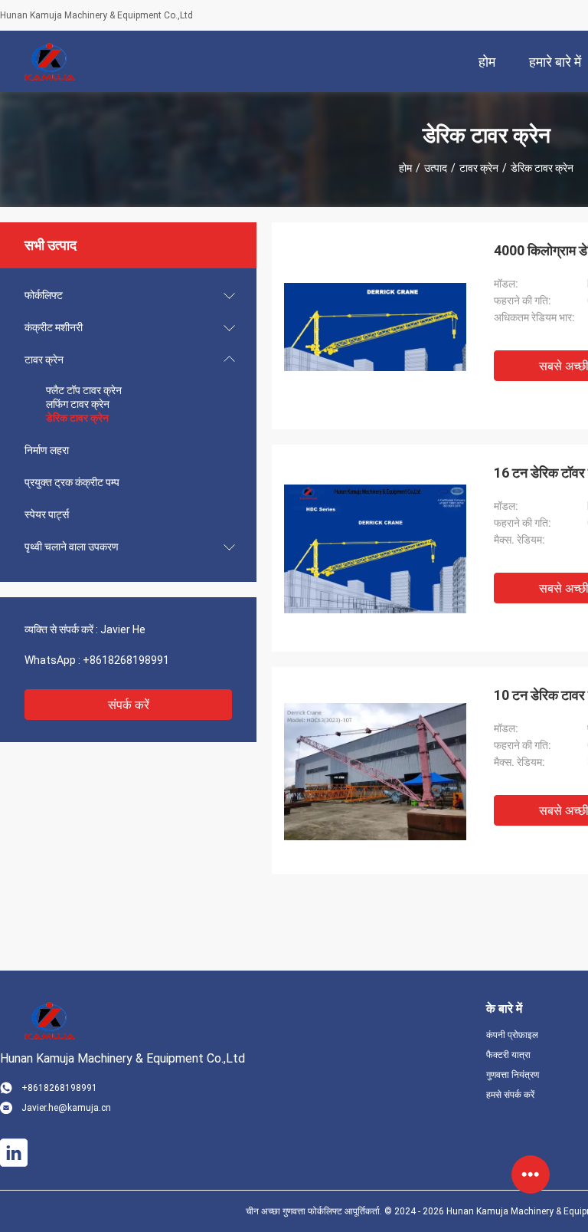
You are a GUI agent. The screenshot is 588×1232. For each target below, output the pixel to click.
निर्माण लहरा (46, 450)
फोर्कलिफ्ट (43, 295)
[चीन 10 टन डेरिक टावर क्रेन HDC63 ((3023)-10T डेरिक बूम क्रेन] (375, 770)
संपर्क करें (128, 705)
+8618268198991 (126, 660)
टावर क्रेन (478, 168)
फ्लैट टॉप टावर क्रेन (84, 390)
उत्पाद (435, 168)
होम (405, 168)
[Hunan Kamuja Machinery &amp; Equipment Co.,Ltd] (50, 61)
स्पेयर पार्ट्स (46, 514)
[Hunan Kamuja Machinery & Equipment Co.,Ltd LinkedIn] (14, 1153)
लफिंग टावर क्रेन (77, 404)
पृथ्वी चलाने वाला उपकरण (71, 546)
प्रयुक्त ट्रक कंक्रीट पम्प (71, 482)
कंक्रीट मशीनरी (53, 327)
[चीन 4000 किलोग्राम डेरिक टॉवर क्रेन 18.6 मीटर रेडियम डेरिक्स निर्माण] (375, 326)
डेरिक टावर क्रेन (77, 418)
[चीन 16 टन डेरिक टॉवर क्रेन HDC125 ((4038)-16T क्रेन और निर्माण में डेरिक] (375, 548)
